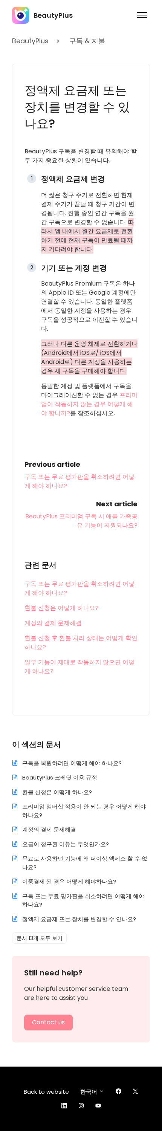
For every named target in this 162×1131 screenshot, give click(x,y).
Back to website (46, 1092)
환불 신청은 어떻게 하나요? (61, 608)
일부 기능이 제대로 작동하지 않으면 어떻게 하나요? (79, 667)
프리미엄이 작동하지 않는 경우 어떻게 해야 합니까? (89, 404)
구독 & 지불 (87, 41)
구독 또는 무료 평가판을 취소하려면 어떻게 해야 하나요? (79, 588)
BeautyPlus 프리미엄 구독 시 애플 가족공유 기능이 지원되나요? (81, 521)
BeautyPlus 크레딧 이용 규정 (59, 777)
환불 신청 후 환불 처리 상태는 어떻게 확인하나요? (81, 642)
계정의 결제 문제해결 (53, 623)
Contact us (48, 1022)
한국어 (89, 1092)
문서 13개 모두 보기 (40, 938)
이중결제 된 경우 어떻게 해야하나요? (69, 881)
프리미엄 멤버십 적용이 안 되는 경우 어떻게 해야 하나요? (84, 810)
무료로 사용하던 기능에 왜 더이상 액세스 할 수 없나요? (84, 862)
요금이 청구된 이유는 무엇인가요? (65, 844)
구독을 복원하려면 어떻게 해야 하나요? (72, 763)
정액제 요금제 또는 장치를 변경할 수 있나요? (79, 919)
